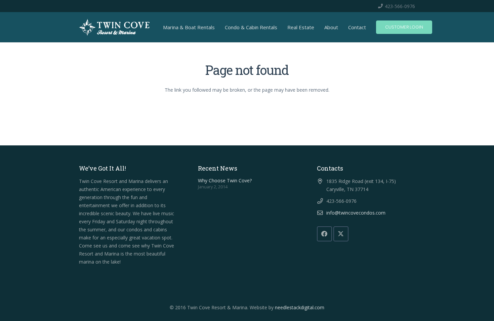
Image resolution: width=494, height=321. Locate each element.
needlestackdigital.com (299, 307)
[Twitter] (340, 233)
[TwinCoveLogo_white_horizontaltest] (114, 27)
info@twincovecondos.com (355, 213)
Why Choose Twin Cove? (225, 180)
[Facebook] (324, 233)
